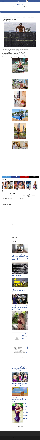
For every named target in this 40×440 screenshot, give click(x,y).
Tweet (7, 176)
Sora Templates (18, 437)
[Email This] (20, 198)
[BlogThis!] (21, 198)
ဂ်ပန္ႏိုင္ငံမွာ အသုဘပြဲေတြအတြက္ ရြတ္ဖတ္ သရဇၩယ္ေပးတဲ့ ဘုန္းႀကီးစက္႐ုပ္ (20, 307)
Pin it (26, 176)
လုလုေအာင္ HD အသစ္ (17, 331)
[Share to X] (22, 198)
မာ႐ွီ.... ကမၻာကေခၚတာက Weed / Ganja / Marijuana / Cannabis (18, 290)
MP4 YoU (20, 5)
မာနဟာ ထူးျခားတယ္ (17, 275)
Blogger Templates (24, 437)
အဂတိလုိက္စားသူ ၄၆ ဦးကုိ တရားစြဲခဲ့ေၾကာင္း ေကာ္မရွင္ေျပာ (19, 399)
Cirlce (34, 176)
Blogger (22, 426)
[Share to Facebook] (22, 198)
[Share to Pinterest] (23, 198)
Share (16, 176)
